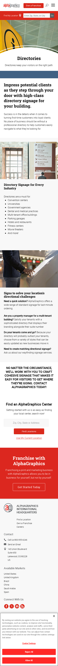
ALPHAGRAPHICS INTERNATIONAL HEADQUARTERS (27, 509)
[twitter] (11, 606)
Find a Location (24, 519)
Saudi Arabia (10, 588)
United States (10, 573)
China (6, 584)
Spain (6, 592)
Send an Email (14, 544)
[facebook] (6, 606)
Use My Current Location (29, 438)
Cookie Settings (29, 643)
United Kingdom (11, 577)
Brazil (6, 581)
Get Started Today (29, 487)
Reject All (29, 651)
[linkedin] (17, 606)
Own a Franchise (33, 5)
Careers (20, 526)
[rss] (22, 606)
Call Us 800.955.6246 (17, 539)
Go (52, 15)
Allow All (29, 660)
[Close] (54, 616)
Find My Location (11, 15)
